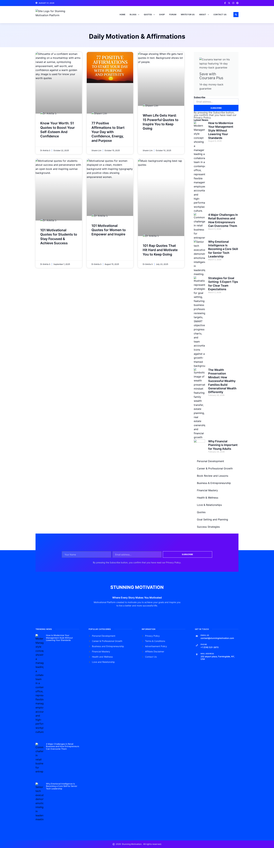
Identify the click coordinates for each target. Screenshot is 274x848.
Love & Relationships (209, 504)
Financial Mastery (207, 490)
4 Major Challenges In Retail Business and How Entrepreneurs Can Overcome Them (62, 746)
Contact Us (219, 14)
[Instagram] (233, 3)
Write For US (188, 14)
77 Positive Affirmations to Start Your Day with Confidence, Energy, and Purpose (107, 131)
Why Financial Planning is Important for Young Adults (223, 445)
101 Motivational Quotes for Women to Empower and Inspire (108, 230)
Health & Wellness (207, 497)
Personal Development (210, 461)
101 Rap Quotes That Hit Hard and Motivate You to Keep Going (160, 250)
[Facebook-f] (225, 3)
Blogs (133, 14)
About (202, 14)
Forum (172, 14)
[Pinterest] (237, 3)
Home (122, 14)
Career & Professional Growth (215, 468)
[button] (235, 14)
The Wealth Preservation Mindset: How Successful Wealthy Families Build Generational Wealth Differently (222, 381)
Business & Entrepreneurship (214, 483)
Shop (162, 14)
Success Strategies (208, 526)
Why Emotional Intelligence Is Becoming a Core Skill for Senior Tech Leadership (223, 249)
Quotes (148, 14)
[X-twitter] (229, 3)
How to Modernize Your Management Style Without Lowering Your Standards (220, 130)
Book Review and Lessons (212, 475)
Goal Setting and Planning (212, 519)
